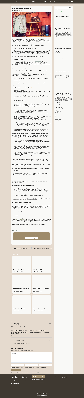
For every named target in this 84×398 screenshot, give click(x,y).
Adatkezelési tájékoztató (62, 376)
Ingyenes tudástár (58, 108)
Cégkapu (56, 104)
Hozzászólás (14, 353)
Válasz (50, 323)
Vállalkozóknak (57, 120)
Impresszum (56, 377)
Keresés (69, 7)
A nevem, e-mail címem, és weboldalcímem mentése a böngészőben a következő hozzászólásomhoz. (29, 367)
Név (13, 365)
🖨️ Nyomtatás (15, 230)
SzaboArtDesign (44, 395)
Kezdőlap (55, 376)
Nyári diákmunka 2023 (37, 269)
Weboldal (41, 365)
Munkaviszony (57, 111)
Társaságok (57, 118)
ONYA (56, 115)
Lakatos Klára (16, 10)
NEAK (56, 112)
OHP (55, 114)
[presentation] (21, 262)
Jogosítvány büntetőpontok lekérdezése (19, 248)
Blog (47, 1)
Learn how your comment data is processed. (34, 372)
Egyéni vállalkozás (58, 107)
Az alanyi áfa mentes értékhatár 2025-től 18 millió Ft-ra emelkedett (63, 94)
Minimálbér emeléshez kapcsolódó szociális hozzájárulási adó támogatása (63, 50)
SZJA (56, 116)
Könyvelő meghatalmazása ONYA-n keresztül (43, 248)
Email (27, 365)
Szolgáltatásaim (65, 377)
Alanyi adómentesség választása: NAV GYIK (62, 72)
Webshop (40, 1)
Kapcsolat (58, 1)
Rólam (55, 1)
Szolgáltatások (51, 1)
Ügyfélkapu (57, 119)
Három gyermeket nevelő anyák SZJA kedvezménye (62, 29)
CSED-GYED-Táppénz (59, 106)
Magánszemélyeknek (59, 110)
